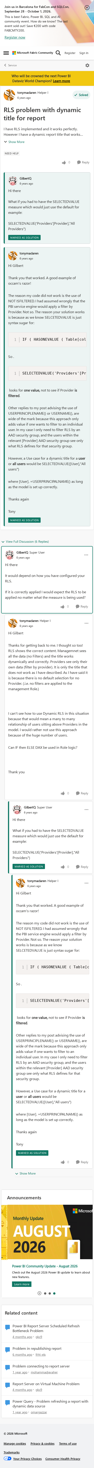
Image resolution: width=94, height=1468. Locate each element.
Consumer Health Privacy (62, 1459)
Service (12, 65)
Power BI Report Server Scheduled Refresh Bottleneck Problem (46, 1328)
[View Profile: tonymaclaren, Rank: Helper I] (9, 95)
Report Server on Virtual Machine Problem (46, 1384)
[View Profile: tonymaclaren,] (12, 255)
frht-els (41, 1354)
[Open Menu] (87, 65)
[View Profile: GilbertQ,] (12, 180)
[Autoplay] (39, 1293)
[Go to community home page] (32, 53)
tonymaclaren (26, 92)
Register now (15, 37)
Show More (16, 142)
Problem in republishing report (37, 1348)
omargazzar (39, 1412)
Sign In (83, 53)
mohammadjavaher (44, 1372)
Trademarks (12, 1452)
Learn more (61, 81)
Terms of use (68, 1443)
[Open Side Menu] (6, 52)
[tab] (45, 1293)
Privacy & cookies (43, 1443)
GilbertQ (25, 178)
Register (70, 53)
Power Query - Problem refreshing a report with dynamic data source (50, 1403)
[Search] (58, 53)
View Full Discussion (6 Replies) (27, 541)
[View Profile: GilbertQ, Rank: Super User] (9, 554)
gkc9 (39, 1337)
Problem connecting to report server (41, 1366)
